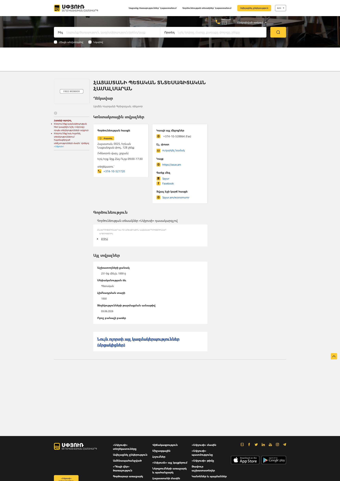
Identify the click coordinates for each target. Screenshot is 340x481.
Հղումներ (158, 456)
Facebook (168, 183)
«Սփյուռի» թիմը (203, 460)
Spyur (165, 178)
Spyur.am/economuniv (175, 197)
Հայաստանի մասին (166, 478)
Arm (279, 8)
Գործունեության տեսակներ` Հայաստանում (206, 8)
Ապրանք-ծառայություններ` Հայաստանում (152, 8)
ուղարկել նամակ (173, 150)
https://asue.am (171, 164)
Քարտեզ (108, 138)
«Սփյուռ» (58, 146)
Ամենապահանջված (127, 460)
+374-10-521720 (114, 171)
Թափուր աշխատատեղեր (203, 468)
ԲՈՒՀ (104, 238)
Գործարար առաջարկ (128, 476)
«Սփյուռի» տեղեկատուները (125, 447)
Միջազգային (161, 451)
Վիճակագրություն (165, 445)
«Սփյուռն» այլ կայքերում (169, 462)
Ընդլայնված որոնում (250, 22)
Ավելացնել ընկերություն (254, 8)
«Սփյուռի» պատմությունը (202, 452)
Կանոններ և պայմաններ (209, 476)
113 (224, 23)
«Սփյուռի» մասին (204, 445)
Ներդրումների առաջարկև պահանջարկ (169, 470)
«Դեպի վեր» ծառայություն (122, 468)
